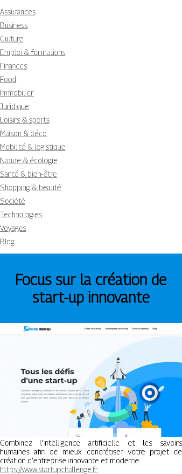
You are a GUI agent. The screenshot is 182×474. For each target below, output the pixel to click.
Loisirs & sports (24, 120)
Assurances (17, 11)
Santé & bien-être (28, 174)
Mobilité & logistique (32, 147)
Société (12, 201)
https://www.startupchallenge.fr (49, 469)
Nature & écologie (28, 160)
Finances (13, 66)
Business (14, 25)
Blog (7, 241)
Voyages (13, 228)
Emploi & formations (32, 52)
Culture (11, 38)
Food (8, 79)
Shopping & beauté (30, 187)
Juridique (14, 106)
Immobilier (17, 93)
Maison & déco (23, 133)
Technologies (21, 214)
